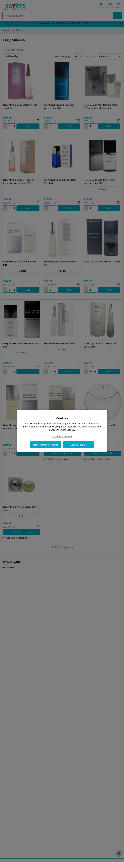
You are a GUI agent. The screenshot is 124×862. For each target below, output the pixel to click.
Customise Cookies (62, 436)
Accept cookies (78, 444)
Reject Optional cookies (46, 444)
